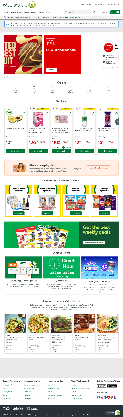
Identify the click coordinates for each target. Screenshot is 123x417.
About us (73, 385)
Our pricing (6, 398)
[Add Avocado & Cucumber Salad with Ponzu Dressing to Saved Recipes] (24, 316)
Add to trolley (15, 151)
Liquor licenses (50, 415)
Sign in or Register (113, 4)
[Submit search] (66, 12)
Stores (89, 4)
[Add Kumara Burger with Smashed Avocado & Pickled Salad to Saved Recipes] (70, 316)
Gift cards (27, 395)
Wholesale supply (76, 398)
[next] (117, 121)
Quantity (68, 147)
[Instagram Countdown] (111, 397)
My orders (51, 385)
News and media (76, 395)
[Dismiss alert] (116, 22)
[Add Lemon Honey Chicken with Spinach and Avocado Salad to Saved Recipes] (116, 316)
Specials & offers (8, 385)
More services (28, 398)
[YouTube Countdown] (108, 397)
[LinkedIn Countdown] (105, 397)
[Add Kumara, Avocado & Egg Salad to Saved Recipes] (47, 316)
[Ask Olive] (117, 413)
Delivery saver (7, 392)
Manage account (53, 388)
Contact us (51, 398)
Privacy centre (72, 415)
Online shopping (29, 388)
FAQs (50, 392)
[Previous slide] (113, 77)
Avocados (46, 305)
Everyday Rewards (99, 4)
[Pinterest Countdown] (102, 397)
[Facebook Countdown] (98, 397)
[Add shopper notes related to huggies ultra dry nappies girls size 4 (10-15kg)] (47, 113)
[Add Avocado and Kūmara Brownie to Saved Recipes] (93, 316)
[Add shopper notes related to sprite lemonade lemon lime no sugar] (93, 113)
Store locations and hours (32, 385)
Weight (57, 147)
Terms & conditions (85, 415)
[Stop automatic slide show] (110, 77)
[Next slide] (117, 77)
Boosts (5, 395)
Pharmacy (27, 392)
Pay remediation (62, 415)
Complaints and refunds (55, 395)
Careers (73, 392)
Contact (82, 4)
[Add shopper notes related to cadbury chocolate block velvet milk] (116, 113)
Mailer (5, 388)
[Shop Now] (18, 201)
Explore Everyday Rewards (98, 168)
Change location (74, 17)
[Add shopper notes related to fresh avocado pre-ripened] (24, 113)
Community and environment (80, 388)
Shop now (12, 70)
